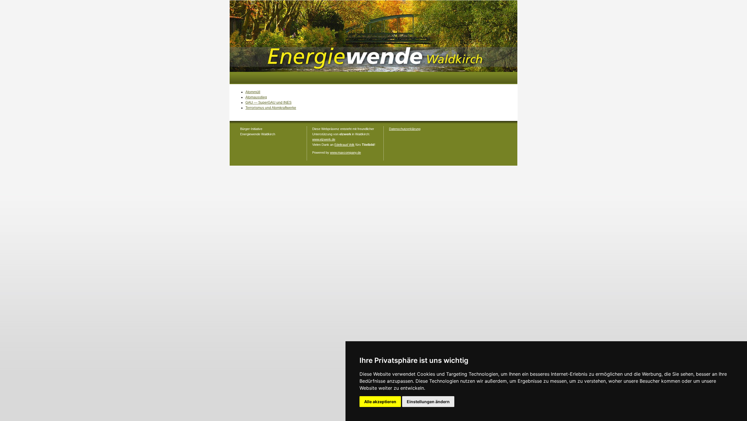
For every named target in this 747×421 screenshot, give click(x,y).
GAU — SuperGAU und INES (268, 103)
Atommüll (252, 92)
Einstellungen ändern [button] (428, 401)
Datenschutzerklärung (404, 129)
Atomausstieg (256, 97)
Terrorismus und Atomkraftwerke (270, 108)
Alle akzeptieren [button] (380, 401)
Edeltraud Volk (344, 144)
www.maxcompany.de (345, 152)
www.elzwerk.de (323, 139)
